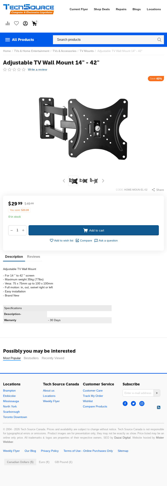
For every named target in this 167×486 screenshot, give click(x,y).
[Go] (157, 392)
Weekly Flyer (51, 401)
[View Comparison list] (7, 23)
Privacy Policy (50, 450)
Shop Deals (102, 9)
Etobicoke (9, 395)
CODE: (120, 189)
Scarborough (11, 411)
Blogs (137, 9)
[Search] (159, 39)
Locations (154, 9)
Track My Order (93, 395)
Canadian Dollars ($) (20, 462)
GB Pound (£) (64, 462)
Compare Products (95, 406)
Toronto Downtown (15, 417)
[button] (158, 190)
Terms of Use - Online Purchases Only (88, 450)
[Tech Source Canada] (28, 9)
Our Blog (30, 450)
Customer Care (93, 390)
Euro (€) (44, 462)
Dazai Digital (122, 437)
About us (48, 390)
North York (10, 406)
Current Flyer (79, 9)
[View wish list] (16, 23)
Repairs (121, 9)
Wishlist (88, 401)
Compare (86, 240)
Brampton (9, 390)
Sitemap (123, 450)
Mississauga (11, 401)
